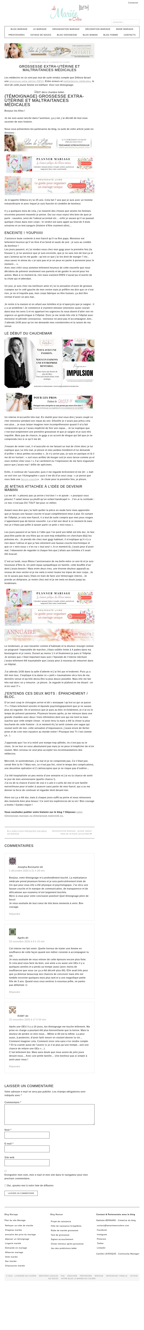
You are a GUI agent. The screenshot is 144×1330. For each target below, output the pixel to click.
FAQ (63, 1276)
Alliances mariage (14, 1252)
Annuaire (72, 1276)
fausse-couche (29, 479)
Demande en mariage (16, 1248)
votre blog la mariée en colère (78, 1279)
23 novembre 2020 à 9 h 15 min (27, 941)
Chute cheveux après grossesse (67, 1244)
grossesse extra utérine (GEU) (26, 81)
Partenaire (86, 1276)
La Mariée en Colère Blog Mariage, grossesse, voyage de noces (72, 13)
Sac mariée (11, 1261)
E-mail (9, 1143)
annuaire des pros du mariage (20, 1234)
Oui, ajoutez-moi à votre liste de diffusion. (30, 1185)
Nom (7, 1130)
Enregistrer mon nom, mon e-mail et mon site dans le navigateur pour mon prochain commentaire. (46, 1177)
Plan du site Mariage (15, 1220)
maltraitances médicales (77, 81)
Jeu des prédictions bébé (64, 1248)
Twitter (100, 1243)
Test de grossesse (60, 1235)
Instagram (102, 1234)
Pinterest (101, 1239)
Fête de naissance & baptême (66, 1226)
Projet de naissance (61, 1221)
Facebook (102, 1230)
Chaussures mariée (15, 1266)
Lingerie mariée (13, 1243)
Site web (9, 1157)
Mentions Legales (48, 1276)
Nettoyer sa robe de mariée (19, 1225)
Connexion (133, 3)
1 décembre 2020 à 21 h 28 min (27, 870)
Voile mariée (11, 1257)
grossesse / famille (116, 1276)
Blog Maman (56, 1214)
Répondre (14, 914)
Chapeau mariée (13, 1230)
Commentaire (12, 1102)
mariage (99, 1276)
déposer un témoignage (17, 1239)
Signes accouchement (62, 1239)
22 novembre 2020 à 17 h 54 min (27, 1019)
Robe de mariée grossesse (64, 1230)
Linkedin (101, 1248)
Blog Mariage (11, 1214)
